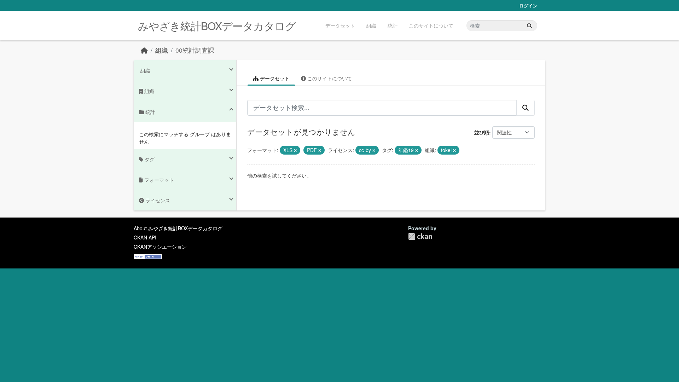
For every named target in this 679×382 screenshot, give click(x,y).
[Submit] (529, 25)
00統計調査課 (194, 50)
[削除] (295, 150)
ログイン (528, 5)
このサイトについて (431, 25)
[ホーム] (144, 50)
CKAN (420, 236)
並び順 (481, 132)
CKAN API (145, 237)
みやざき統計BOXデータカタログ (217, 25)
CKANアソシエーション (160, 246)
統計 (392, 25)
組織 (371, 25)
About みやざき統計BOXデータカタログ (178, 228)
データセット (340, 25)
